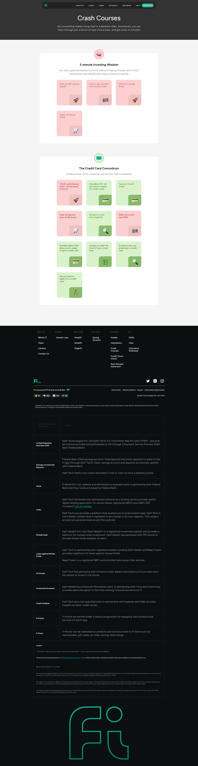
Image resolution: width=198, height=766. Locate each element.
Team (41, 343)
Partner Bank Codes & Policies (154, 390)
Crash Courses (115, 349)
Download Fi (148, 5)
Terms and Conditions (68, 658)
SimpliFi (78, 343)
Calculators (116, 343)
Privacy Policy (116, 390)
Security (140, 390)
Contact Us (43, 353)
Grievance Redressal (134, 349)
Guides (114, 337)
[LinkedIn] (155, 381)
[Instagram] (162, 381)
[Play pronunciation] (68, 389)
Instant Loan (62, 337)
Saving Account (97, 338)
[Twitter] (148, 381)
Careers (42, 348)
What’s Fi (42, 337)
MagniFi (78, 348)
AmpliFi (78, 337)
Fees (131, 343)
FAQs (131, 337)
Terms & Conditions (129, 390)
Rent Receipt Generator (117, 365)
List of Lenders (83, 506)
